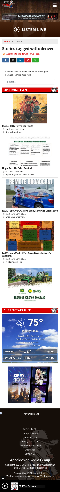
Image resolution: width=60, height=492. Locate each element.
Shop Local (30, 449)
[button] (54, 5)
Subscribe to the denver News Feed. (23, 53)
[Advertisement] (30, 16)
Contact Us (30, 453)
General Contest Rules (30, 445)
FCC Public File (30, 429)
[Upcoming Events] (30, 108)
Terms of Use (30, 437)
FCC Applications (30, 433)
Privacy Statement (30, 441)
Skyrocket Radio (38, 472)
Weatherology (47, 475)
